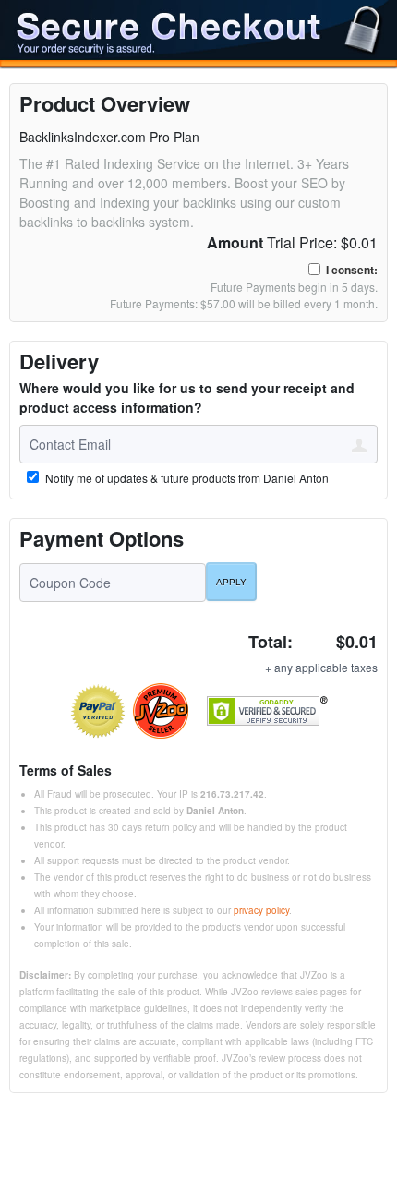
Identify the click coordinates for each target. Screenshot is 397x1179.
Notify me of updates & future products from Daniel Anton (185, 478)
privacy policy (261, 910)
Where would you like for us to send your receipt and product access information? (187, 397)
